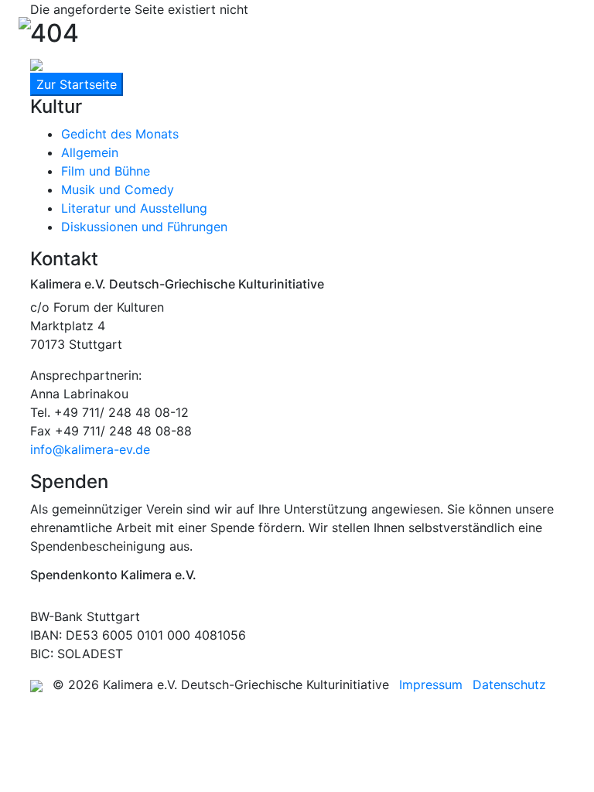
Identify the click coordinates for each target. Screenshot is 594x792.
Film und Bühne (105, 171)
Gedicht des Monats (120, 134)
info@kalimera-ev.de (90, 449)
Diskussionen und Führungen (144, 226)
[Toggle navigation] (553, 21)
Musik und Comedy (117, 189)
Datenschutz (509, 684)
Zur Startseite (76, 84)
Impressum (431, 684)
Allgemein (89, 152)
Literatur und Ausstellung (134, 208)
